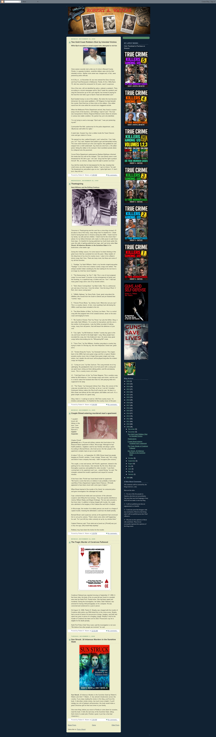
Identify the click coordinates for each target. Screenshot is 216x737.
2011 (128, 421)
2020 (128, 397)
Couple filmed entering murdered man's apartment (93, 413)
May (129, 471)
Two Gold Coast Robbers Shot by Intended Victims (94, 42)
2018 (128, 403)
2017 (128, 405)
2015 (128, 411)
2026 (128, 381)
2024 (128, 386)
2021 (128, 395)
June (130, 469)
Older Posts (115, 725)
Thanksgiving (77, 184)
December (131, 429)
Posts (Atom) (81, 729)
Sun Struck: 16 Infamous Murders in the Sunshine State (136, 453)
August (130, 463)
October (131, 458)
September (132, 461)
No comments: (113, 175)
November (131, 432)
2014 (128, 413)
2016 (128, 408)
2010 (128, 424)
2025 (128, 384)
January (131, 474)
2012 (128, 419)
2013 (128, 416)
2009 (128, 427)
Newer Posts (72, 725)
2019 (128, 400)
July (129, 466)
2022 (128, 392)
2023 (128, 389)
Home (94, 725)
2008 (128, 478)
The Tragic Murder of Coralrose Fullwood (89, 542)
